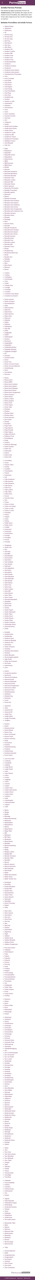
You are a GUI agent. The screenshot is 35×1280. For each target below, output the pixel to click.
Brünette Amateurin (10, 228)
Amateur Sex (8, 57)
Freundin (7, 542)
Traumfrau (7, 1177)
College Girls (8, 285)
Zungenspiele (8, 1257)
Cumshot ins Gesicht (11, 296)
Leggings (7, 779)
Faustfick (7, 469)
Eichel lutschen (9, 417)
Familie (6, 467)
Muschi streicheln (10, 866)
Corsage (7, 287)
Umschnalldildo (9, 1182)
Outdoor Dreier (9, 942)
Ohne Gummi (8, 913)
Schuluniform (8, 1032)
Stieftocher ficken (9, 1115)
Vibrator (7, 1209)
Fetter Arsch (8, 494)
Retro (6, 1003)
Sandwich (7, 1019)
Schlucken (7, 1027)
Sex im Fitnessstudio (11, 1052)
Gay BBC (7, 553)
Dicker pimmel (9, 299)
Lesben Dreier (9, 792)
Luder (6, 806)
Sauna (6, 1021)
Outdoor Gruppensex (11, 944)
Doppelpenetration (10, 347)
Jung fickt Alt (8, 710)
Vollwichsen (8, 1217)
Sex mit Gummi (9, 1055)
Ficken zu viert (9, 510)
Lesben (6, 786)
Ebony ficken (8, 396)
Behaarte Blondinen (10, 173)
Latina (6, 775)
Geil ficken (7, 570)
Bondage (7, 219)
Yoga (6, 1247)
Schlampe (7, 1025)
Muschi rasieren (9, 864)
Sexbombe (7, 1061)
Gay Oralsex (8, 564)
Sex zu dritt (8, 1059)
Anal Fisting (8, 89)
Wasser (6, 1227)
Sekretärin (7, 1046)
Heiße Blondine (9, 655)
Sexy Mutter (8, 1090)
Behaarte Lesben (9, 180)
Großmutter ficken (10, 624)
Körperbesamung (10, 747)
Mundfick (7, 860)
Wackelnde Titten (9, 1223)
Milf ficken (7, 835)
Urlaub (6, 1195)
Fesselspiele (8, 471)
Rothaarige (8, 1011)
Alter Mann (7, 47)
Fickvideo (7, 512)
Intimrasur (7, 698)
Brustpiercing (8, 250)
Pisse (6, 966)
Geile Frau (7, 585)
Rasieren (7, 999)
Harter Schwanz (9, 647)
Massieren (7, 820)
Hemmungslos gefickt (11, 657)
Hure (6, 667)
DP (5, 353)
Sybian (6, 1144)
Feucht (6, 496)
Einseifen (7, 423)
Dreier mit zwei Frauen (11, 364)
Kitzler (6, 726)
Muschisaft (7, 870)
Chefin (6, 283)
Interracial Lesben (10, 687)
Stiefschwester (9, 1113)
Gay (5, 549)
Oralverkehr (8, 929)
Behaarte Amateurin (10, 171)
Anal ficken (8, 84)
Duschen (7, 374)
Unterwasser (8, 1191)
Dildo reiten (8, 316)
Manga (6, 812)
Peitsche (7, 960)
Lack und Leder (9, 758)
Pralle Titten (8, 987)
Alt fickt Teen (8, 37)
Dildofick (7, 320)
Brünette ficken (9, 238)
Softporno (7, 1098)
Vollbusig (7, 1213)
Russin (6, 1014)
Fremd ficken (8, 533)
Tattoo (6, 1148)
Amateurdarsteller (10, 62)
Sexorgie (7, 1067)
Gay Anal (7, 551)
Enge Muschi (8, 428)
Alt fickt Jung (8, 34)
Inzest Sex (7, 702)
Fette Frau (7, 487)
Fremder (7, 535)
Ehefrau (7, 411)
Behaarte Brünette (10, 175)
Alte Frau (7, 41)
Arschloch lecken (9, 116)
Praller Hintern (9, 989)
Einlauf (6, 421)
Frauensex (7, 531)
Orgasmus (7, 932)
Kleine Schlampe (9, 734)
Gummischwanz (9, 626)
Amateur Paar (8, 55)
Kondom (7, 745)
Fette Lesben (8, 489)
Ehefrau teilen (8, 415)
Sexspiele (7, 1075)
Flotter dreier (8, 523)
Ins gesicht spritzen (10, 673)
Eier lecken (8, 419)
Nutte (6, 907)
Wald (6, 1225)
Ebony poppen (9, 401)
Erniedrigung (8, 438)
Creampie (7, 289)
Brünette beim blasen (11, 232)
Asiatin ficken (8, 130)
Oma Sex (7, 917)
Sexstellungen (9, 1080)
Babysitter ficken (9, 155)
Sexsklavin (7, 1073)
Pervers (6, 962)
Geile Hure (7, 587)
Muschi (6, 862)
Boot (5, 221)
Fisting (6, 521)
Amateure (7, 64)
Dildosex (7, 324)
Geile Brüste (8, 580)
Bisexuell (7, 194)
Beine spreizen (9, 186)
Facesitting (7, 460)
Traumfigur (7, 1175)
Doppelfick (7, 345)
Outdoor (7, 936)
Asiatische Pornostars (11, 139)
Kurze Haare (8, 755)
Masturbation (8, 822)
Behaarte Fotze (9, 177)
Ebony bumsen (9, 394)
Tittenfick (7, 1166)
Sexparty (7, 1069)
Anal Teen (7, 95)
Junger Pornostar (9, 718)
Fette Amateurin (9, 479)
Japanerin (7, 706)
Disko (6, 330)
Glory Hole (7, 605)
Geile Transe (8, 597)
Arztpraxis (7, 122)
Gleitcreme (7, 603)
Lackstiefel (7, 763)
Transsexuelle (8, 1173)
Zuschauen (8, 1259)
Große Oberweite (9, 612)
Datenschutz (27, 1278)
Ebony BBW (8, 382)
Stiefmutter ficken (9, 1111)
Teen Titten (7, 1160)
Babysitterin (8, 157)
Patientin (7, 958)
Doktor (6, 335)
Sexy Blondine (9, 1088)
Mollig (6, 849)
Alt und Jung (8, 39)
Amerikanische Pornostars (12, 74)
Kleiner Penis (8, 736)
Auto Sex (7, 145)
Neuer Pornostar (9, 903)
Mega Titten (8, 831)
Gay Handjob (8, 562)
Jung (6, 708)
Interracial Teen (9, 690)
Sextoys (7, 1084)
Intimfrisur (7, 694)
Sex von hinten (9, 1057)
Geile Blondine (9, 576)
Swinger (7, 1142)
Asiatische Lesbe (9, 132)
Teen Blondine (9, 1156)
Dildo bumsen (8, 307)
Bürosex (7, 267)
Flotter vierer (8, 525)
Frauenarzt (7, 529)
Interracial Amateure (10, 677)
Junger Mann (8, 716)
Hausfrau (7, 649)
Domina (7, 339)
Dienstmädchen (9, 303)
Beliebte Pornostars (10, 190)
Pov (5, 983)
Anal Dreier (8, 82)
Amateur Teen (8, 59)
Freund (6, 539)
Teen (6, 1150)
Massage (7, 816)
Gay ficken (7, 560)
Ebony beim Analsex (11, 384)
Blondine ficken (9, 215)
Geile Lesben (8, 589)
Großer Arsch (8, 616)
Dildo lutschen (9, 314)
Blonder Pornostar (10, 198)
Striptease (7, 1130)
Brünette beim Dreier (11, 234)
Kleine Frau (8, 732)
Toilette (6, 1168)
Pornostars (7, 981)
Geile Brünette (9, 578)
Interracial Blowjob (10, 681)
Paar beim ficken (9, 948)
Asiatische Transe (10, 137)
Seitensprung (8, 1044)
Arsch (6, 112)
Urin (5, 1193)
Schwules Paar (9, 1042)
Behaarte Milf (8, 182)
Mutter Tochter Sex (10, 879)
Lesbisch (7, 796)
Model (6, 847)
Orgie (6, 934)
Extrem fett (7, 457)
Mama (6, 810)
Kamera (7, 724)
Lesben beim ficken (10, 790)
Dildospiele (8, 326)
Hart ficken (7, 644)
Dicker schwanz (9, 301)
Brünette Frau (8, 240)
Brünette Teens (9, 246)
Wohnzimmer (8, 1244)
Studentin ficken (9, 1140)
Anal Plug (7, 93)
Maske (6, 814)
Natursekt (7, 899)
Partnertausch (8, 952)
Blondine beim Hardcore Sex (13, 211)
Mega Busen (8, 829)
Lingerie (7, 804)
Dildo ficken (8, 312)
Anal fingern (8, 86)
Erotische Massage (10, 444)
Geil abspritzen (9, 568)
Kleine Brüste (8, 730)
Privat (6, 991)
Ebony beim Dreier (10, 390)
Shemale (7, 1092)
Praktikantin (8, 985)
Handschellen (8, 634)
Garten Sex (8, 547)
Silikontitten (8, 1096)
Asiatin (6, 124)
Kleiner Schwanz (9, 738)
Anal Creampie (9, 78)
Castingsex (8, 277)
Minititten (7, 843)
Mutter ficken (8, 877)
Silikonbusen (8, 1094)
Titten (6, 1164)
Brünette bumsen (9, 236)
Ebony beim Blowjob (11, 388)
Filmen (6, 514)
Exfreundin (7, 451)
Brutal (6, 255)
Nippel (6, 905)
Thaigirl (6, 1162)
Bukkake (7, 259)
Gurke (6, 628)
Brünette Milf (8, 244)
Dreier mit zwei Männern (12, 366)
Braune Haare (8, 223)
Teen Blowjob (8, 1158)
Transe (6, 1171)
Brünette (7, 225)
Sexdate (7, 1063)
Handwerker (8, 636)
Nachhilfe (7, 884)
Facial (6, 462)
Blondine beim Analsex (11, 200)
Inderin (6, 671)
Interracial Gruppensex (11, 685)
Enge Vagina (8, 432)
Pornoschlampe (9, 979)
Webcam (7, 1229)
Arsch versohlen (9, 114)
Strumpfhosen (8, 1134)
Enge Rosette (8, 430)
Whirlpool (7, 1237)
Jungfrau (7, 720)
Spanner (7, 1102)
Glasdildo (7, 601)
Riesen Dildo (8, 1005)
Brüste (6, 248)
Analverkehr (8, 103)
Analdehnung (8, 97)
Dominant (7, 341)
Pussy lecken (8, 993)
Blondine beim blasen (11, 203)
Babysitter (7, 153)
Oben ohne (8, 911)
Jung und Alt (8, 712)
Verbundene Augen (10, 1203)
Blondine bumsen (10, 213)
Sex (5, 1050)
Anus (6, 109)
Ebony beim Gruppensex (12, 392)
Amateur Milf (8, 53)
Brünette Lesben (9, 242)
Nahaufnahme (9, 893)
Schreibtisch (8, 1030)
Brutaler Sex (8, 257)
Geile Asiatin (8, 574)
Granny (6, 608)
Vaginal (6, 1198)
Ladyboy (7, 765)
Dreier (6, 360)
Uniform (7, 1184)
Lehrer (6, 781)
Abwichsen (8, 30)
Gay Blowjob (8, 556)
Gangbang (7, 545)
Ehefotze (7, 409)
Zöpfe (6, 1253)
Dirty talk (7, 328)
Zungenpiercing (9, 1255)
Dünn (6, 370)
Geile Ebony (8, 583)
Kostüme (7, 749)
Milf (5, 833)
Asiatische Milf (9, 134)
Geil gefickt (8, 572)
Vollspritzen (8, 1215)
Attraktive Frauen (9, 141)
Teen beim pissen (10, 1154)
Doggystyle (8, 332)
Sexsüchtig (8, 1082)
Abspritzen (7, 28)
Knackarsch (8, 742)
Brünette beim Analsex (11, 230)
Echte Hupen (8, 405)
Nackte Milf (8, 888)
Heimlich (7, 653)
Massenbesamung (10, 818)
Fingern (6, 517)
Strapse (6, 1125)
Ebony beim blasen (10, 386)
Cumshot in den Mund (11, 294)
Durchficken (8, 372)
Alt (5, 32)
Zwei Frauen (8, 1263)
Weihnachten (8, 1233)
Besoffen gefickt (9, 192)
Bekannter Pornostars (11, 188)
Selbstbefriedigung (10, 1048)
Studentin (7, 1138)
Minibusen (7, 839)
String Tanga (8, 1127)
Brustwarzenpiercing (11, 253)
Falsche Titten (8, 465)
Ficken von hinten (10, 506)
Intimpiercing (8, 696)
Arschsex (7, 118)
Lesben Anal (8, 788)
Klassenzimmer (9, 728)
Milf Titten (7, 837)
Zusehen (7, 1261)
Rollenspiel (8, 1009)
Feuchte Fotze (9, 498)
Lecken (6, 777)
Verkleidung (8, 1205)
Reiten (6, 1001)
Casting (6, 275)
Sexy (6, 1086)
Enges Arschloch (9, 434)
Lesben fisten (8, 794)
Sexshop (7, 1071)
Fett (5, 477)
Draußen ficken (9, 357)
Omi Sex (7, 921)
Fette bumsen (8, 481)
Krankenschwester (10, 753)
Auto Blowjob (8, 143)
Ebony (6, 378)
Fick (5, 500)
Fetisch (6, 473)
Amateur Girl (8, 49)
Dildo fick (7, 310)
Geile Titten (8, 595)
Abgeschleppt (8, 26)
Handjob (7, 632)
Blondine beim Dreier (11, 207)
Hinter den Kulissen (10, 661)
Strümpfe (7, 1132)
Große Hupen (8, 610)
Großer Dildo (8, 620)
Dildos (6, 322)
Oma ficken (8, 915)
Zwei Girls (7, 1265)
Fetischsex (7, 475)
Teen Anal (7, 1152)
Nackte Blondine (9, 886)
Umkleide (7, 1180)
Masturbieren (8, 824)
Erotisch (7, 442)
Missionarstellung (10, 845)
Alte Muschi (8, 43)
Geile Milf (7, 591)
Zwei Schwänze (9, 1267)
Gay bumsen (8, 558)
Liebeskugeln (8, 800)
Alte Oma (7, 45)
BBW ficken (8, 165)
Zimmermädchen (9, 1251)
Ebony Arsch (8, 380)
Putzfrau (7, 995)
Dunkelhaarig (8, 368)
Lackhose (7, 761)
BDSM (6, 167)
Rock (6, 1007)
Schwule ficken (9, 1040)
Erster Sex (7, 448)
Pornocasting (8, 972)
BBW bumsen (8, 163)
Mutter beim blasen (10, 874)
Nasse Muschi (9, 897)
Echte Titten (8, 407)
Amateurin (7, 68)
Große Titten (8, 614)
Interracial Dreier (9, 683)
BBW (6, 161)
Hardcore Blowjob (10, 640)
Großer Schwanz (9, 622)
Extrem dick (8, 455)
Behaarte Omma (9, 184)
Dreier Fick (7, 362)
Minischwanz (8, 841)
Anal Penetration (9, 91)
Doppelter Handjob (10, 351)
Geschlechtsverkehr (10, 599)
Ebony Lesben (9, 398)
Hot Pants (7, 663)
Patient (6, 956)
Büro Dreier (8, 265)
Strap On (7, 1123)
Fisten (6, 519)
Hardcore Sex (8, 642)
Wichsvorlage (8, 1242)
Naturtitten (7, 901)
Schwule (7, 1038)
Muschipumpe (8, 868)
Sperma (7, 1105)
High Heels (8, 659)
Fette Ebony (8, 485)
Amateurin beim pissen (11, 72)
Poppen (7, 970)
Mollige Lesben (9, 852)
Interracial (7, 675)
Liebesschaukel (9, 802)
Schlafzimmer (8, 1023)
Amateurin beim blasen (11, 70)
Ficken (6, 502)
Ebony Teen (8, 403)
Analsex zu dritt (9, 101)
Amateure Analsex (10, 66)
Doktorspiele (8, 337)
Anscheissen (8, 107)
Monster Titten (8, 858)
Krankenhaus (8, 751)
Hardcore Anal (9, 638)
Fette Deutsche (9, 483)
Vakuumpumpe (9, 1200)
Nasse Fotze (8, 895)
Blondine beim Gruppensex (13, 209)
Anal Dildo (7, 80)
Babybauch (8, 150)
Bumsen (7, 261)
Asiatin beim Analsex (11, 126)
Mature (6, 827)
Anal (5, 76)
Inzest (6, 700)
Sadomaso (7, 1017)
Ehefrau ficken (9, 413)
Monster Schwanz (10, 856)
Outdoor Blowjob (9, 940)
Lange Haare (8, 769)
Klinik (6, 740)
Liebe (6, 798)
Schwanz (7, 1036)
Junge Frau (8, 714)
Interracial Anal (9, 679)
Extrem (6, 453)
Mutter (6, 872)
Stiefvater (7, 1119)
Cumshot (7, 291)
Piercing (7, 964)
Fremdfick (7, 537)
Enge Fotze (8, 426)
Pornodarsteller (9, 975)
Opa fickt (7, 925)
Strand (6, 1121)
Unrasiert (7, 1187)
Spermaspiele (8, 1107)
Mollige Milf (8, 854)
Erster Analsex (9, 446)
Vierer (6, 1211)
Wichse (6, 1239)
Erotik (6, 440)
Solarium (7, 1100)
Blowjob (7, 217)
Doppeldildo (8, 343)
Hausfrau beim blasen (11, 651)
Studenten (7, 1136)
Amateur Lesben (9, 51)
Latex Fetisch (8, 773)
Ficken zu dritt (8, 508)
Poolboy (7, 968)
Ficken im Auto (9, 504)
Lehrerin (7, 783)
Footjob (6, 527)
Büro (6, 263)
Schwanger (8, 1034)
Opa (5, 923)
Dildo (6, 305)
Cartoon (7, 273)
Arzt (5, 120)
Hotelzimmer (8, 665)
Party (6, 954)
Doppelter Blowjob (10, 349)
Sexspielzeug (8, 1077)
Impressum (20, 1278)
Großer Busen (8, 618)
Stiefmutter (7, 1109)
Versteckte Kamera (10, 1207)
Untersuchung (8, 1189)
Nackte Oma (8, 890)
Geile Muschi (8, 593)
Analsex (7, 99)
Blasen (6, 196)
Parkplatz (7, 950)
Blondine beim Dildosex (12, 205)
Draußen (7, 355)
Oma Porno (8, 919)
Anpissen (7, 105)
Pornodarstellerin (9, 977)
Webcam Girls (8, 1231)
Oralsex (6, 927)
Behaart (7, 169)
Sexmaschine (8, 1065)
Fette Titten (8, 492)
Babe (6, 148)
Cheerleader (8, 279)
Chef (6, 281)
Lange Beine (8, 767)
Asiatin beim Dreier (10, 128)
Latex (6, 771)
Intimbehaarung (9, 692)
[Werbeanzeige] (16, 1273)
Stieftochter (8, 1117)
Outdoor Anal (8, 938)
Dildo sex (7, 318)
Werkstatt (7, 1235)
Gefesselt (7, 566)
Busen (6, 269)
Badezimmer (8, 159)
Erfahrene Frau (9, 436)
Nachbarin (7, 882)
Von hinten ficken (9, 1219)
